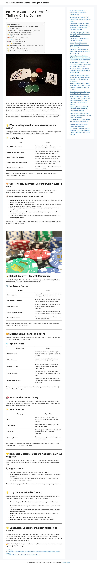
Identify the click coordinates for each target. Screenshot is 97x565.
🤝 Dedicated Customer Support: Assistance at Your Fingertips (25, 45)
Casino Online (66, 562)
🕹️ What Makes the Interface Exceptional (21, 32)
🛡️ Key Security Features (17, 36)
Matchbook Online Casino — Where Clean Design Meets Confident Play (78, 12)
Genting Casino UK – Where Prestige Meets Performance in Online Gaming (79, 45)
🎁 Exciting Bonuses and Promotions (18, 38)
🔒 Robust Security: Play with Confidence (19, 34)
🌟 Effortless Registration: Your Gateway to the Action (23, 26)
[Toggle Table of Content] (41, 24)
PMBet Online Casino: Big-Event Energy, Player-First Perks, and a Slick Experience (80, 34)
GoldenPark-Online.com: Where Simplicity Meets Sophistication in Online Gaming (80, 70)
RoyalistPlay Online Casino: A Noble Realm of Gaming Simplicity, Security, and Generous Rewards (80, 57)
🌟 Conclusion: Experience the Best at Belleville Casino (23, 51)
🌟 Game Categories (16, 43)
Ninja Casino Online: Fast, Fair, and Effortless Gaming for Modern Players (80, 19)
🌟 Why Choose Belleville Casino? (17, 49)
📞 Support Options (15, 47)
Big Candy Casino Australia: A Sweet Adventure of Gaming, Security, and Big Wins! (79, 108)
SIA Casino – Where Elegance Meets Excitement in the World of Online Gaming (80, 51)
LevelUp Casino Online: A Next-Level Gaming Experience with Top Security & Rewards (80, 115)
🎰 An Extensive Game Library (16, 41)
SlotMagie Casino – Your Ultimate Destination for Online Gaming (24, 554)
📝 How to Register (15, 28)
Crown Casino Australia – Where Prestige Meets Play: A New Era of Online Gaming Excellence (80, 64)
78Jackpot (10, 550)
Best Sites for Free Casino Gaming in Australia (27, 3)
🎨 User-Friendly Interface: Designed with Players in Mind (24, 30)
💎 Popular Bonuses (15, 39)
